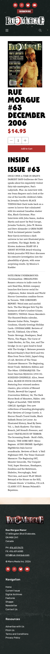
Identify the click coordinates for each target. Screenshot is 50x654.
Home (9, 587)
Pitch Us (10, 630)
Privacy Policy (13, 637)
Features (10, 598)
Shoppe (9, 602)
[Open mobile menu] (7, 30)
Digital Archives (14, 594)
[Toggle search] (40, 30)
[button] (11, 140)
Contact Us (11, 609)
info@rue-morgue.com (17, 555)
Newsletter (11, 605)
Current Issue (13, 590)
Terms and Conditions (17, 634)
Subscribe (25, 11)
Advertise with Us (15, 626)
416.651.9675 (16, 547)
